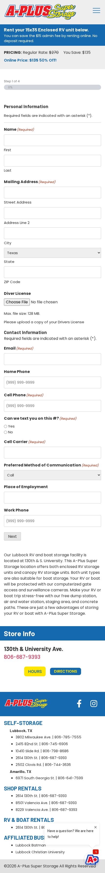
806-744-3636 (58, 764)
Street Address (18, 202)
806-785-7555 (67, 737)
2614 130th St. (27, 757)
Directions (65, 671)
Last (7, 170)
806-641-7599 (70, 778)
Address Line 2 (17, 222)
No (10, 432)
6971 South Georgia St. (35, 778)
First (7, 149)
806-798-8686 (56, 751)
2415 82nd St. (27, 744)
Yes (11, 426)
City (7, 242)
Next (12, 536)
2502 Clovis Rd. (29, 764)
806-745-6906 (55, 744)
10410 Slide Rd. (28, 751)
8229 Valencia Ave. (32, 809)
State (9, 261)
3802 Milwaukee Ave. (33, 737)
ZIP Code (12, 281)
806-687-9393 (22, 656)
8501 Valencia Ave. (32, 802)
